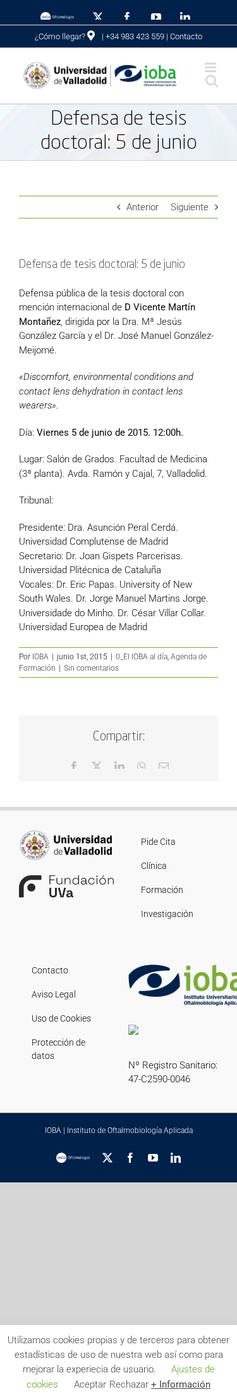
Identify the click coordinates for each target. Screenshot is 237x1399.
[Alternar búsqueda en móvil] (211, 80)
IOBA (40, 656)
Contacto (186, 36)
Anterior (142, 207)
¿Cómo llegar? (61, 36)
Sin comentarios (91, 668)
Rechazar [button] (129, 1384)
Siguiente (190, 207)
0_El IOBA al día (141, 656)
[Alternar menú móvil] (211, 67)
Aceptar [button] (90, 1384)
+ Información (180, 1384)
